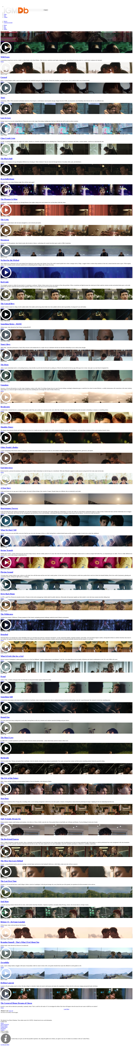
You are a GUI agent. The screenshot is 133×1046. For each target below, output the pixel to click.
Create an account (8, 22)
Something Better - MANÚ (11, 324)
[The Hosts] (66, 355)
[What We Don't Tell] (66, 520)
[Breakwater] (66, 397)
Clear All (11, 1010)
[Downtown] (66, 230)
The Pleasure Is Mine (9, 199)
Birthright (5, 758)
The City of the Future (9, 778)
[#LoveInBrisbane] (66, 169)
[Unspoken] (66, 375)
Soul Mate (5, 902)
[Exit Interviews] (66, 458)
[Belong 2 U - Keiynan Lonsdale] (66, 912)
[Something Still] (66, 687)
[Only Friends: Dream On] (66, 809)
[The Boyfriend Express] (66, 829)
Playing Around (7, 572)
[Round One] (66, 707)
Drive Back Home (8, 594)
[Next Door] (66, 789)
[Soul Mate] (66, 892)
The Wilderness (7, 614)
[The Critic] (66, 210)
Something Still (7, 697)
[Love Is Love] (66, 108)
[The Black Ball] (66, 149)
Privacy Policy (4, 1025)
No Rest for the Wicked (10, 260)
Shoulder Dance (7, 427)
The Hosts (5, 365)
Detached (4, 634)
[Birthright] (66, 748)
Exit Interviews (7, 468)
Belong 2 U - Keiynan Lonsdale (13, 922)
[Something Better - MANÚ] (66, 314)
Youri (3, 98)
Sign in (5, 21)
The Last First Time (9, 881)
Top (5, 15)
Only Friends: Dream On (11, 819)
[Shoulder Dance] (66, 417)
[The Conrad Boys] (66, 294)
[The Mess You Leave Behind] (66, 851)
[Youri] (66, 88)
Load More (66, 1009)
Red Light (5, 282)
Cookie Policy (4, 1027)
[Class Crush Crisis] (66, 128)
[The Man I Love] (66, 728)
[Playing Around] (66, 562)
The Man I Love (7, 738)
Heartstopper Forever (9, 508)
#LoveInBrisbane (7, 179)
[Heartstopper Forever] (66, 498)
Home (5, 25)
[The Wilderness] (66, 604)
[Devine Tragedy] (66, 540)
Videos (5, 17)
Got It (2, 1044)
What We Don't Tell (8, 530)
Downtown (5, 240)
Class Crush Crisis (8, 138)
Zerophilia (5, 962)
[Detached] (66, 625)
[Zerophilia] (66, 953)
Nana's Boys (5, 344)
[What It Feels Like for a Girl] (66, 646)
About (2, 1023)
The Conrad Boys (7, 304)
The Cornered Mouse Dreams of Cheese (16, 1003)
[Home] (16, 13)
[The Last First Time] (66, 871)
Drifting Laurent (7, 983)
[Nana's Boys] (66, 334)
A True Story (6, 488)
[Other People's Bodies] (66, 437)
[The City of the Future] (66, 768)
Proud (3, 677)
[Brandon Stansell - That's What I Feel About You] (66, 932)
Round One (5, 717)
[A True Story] (66, 478)
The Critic (5, 220)
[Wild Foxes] (66, 47)
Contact (2, 1030)
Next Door (5, 798)
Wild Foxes (5, 57)
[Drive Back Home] (66, 584)
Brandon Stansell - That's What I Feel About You (20, 942)
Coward (4, 77)
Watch (2, 61)
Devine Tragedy (7, 550)
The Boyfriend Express (10, 839)
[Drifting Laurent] (66, 973)
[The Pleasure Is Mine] (66, 189)
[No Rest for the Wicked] (66, 250)
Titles (5, 14)
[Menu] (6, 6)
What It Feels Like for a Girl (12, 656)
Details (2, 41)
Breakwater (5, 407)
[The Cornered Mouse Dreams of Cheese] (66, 993)
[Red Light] (66, 272)
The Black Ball (6, 159)
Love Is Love (6, 118)
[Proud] (66, 667)
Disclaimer (3, 1028)
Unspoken (4, 385)
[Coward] (66, 67)
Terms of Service (5, 1024)
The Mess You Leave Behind (12, 861)
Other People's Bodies (9, 447)
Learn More (6, 1044)
